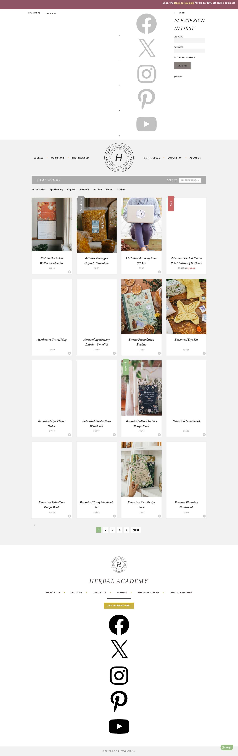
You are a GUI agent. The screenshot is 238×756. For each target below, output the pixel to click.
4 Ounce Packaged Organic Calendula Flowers (96, 263)
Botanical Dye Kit (186, 340)
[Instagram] (119, 686)
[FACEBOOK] (146, 35)
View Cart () (34, 13)
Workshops (57, 157)
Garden (97, 189)
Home (109, 189)
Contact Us (50, 13)
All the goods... (189, 180)
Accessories (39, 189)
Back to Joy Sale (184, 2)
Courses (38, 157)
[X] (146, 60)
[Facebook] (119, 636)
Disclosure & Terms (181, 592)
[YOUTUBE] (146, 136)
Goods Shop (175, 157)
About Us (195, 157)
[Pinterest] (119, 712)
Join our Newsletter (119, 605)
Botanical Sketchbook (186, 421)
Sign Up (178, 76)
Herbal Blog (52, 592)
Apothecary (56, 189)
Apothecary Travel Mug (52, 340)
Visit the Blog (152, 157)
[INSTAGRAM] (146, 85)
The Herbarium (80, 157)
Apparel (71, 189)
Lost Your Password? (184, 57)
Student (121, 189)
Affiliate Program (148, 592)
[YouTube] (119, 737)
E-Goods (85, 189)
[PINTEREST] (146, 110)
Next (136, 530)
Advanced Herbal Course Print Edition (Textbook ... (186, 263)
